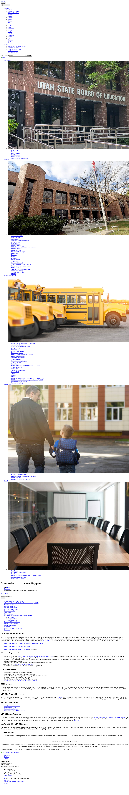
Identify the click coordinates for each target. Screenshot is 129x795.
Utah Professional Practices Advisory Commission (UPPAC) (28, 378)
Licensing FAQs (8, 626)
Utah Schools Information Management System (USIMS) (35, 656)
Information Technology (18, 251)
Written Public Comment (18, 578)
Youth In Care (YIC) (17, 383)
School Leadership (16, 367)
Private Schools (8, 614)
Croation (10, 17)
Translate (6, 8)
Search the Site (5, 55)
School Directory (16, 362)
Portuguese (11, 28)
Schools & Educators (10, 275)
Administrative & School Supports (13, 601)
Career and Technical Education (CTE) (22, 346)
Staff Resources (15, 155)
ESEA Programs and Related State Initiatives (23, 247)
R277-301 (46, 640)
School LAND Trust (17, 263)
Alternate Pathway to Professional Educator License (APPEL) (21, 603)
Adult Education (15, 237)
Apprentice (11, 617)
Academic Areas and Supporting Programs (23, 343)
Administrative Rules (17, 236)
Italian (9, 24)
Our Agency (7, 60)
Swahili (10, 36)
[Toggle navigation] (3, 598)
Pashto (9, 27)
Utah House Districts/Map (18, 577)
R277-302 (77, 720)
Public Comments (13, 51)
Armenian (10, 14)
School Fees (14, 261)
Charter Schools (15, 242)
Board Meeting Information (18, 572)
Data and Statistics (16, 245)
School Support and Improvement (20, 266)
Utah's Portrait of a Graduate (19, 381)
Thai (9, 38)
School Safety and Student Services (21, 264)
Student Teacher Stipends (11, 623)
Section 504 (14, 368)
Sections (6, 159)
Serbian (10, 32)
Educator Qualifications (10, 607)
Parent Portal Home (16, 477)
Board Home (14, 571)
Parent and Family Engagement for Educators (23, 476)
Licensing (14, 255)
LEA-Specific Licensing (11, 609)
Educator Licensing (13, 47)
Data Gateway (15, 349)
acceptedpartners (12, 618)
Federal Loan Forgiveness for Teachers (22, 354)
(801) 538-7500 (8, 775)
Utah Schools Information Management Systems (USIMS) (27, 380)
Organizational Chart (13, 52)
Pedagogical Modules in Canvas (23, 664)
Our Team (14, 152)
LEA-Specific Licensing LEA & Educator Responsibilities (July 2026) (22, 643)
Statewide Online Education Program (21, 269)
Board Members (15, 574)
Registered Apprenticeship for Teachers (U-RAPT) (18, 615)
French (10, 21)
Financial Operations (17, 248)
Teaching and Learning (17, 272)
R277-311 (60, 697)
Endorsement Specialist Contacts (13, 628)
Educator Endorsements (10, 604)
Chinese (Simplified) (13, 11)
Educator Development (17, 351)
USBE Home (4, 593)
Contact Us (7, 44)
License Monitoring (9, 611)
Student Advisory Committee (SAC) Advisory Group (26, 575)
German (10, 22)
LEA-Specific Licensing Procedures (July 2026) (15, 646)
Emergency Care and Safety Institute (14, 710)
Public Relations (15, 153)
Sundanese (11, 35)
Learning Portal (15, 150)
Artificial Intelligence (17, 345)
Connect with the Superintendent (17, 46)
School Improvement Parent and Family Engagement (26, 365)
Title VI (13, 373)
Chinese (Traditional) (13, 13)
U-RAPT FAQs (12, 620)
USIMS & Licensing (10, 625)
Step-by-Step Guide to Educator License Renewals (109, 717)
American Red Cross (10, 707)
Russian (10, 30)
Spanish (10, 33)
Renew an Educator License (12, 622)
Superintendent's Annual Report (20, 158)
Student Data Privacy (17, 270)
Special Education (16, 267)
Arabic (9, 9)
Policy (13, 256)
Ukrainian (10, 40)
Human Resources (16, 250)
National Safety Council (11, 709)
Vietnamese (11, 43)
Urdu (9, 41)
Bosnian (10, 16)
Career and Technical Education (20, 240)
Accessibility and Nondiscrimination (14, 781)
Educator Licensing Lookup (19, 474)
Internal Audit (15, 253)
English (10, 19)
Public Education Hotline (15, 49)
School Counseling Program (19, 361)
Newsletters (7, 612)
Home (8, 587)
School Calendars (16, 359)
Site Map (6, 780)
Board (6, 481)
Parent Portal (7, 384)
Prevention (14, 258)
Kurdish (10, 25)
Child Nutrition (15, 244)
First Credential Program (18, 356)
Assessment (14, 239)
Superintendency (16, 156)
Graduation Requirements (18, 357)
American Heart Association (12, 706)
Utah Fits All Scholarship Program (20, 479)
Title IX (13, 375)
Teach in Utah (15, 372)
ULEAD (13, 274)
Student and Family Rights (18, 370)
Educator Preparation (17, 353)
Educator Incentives (9, 606)
